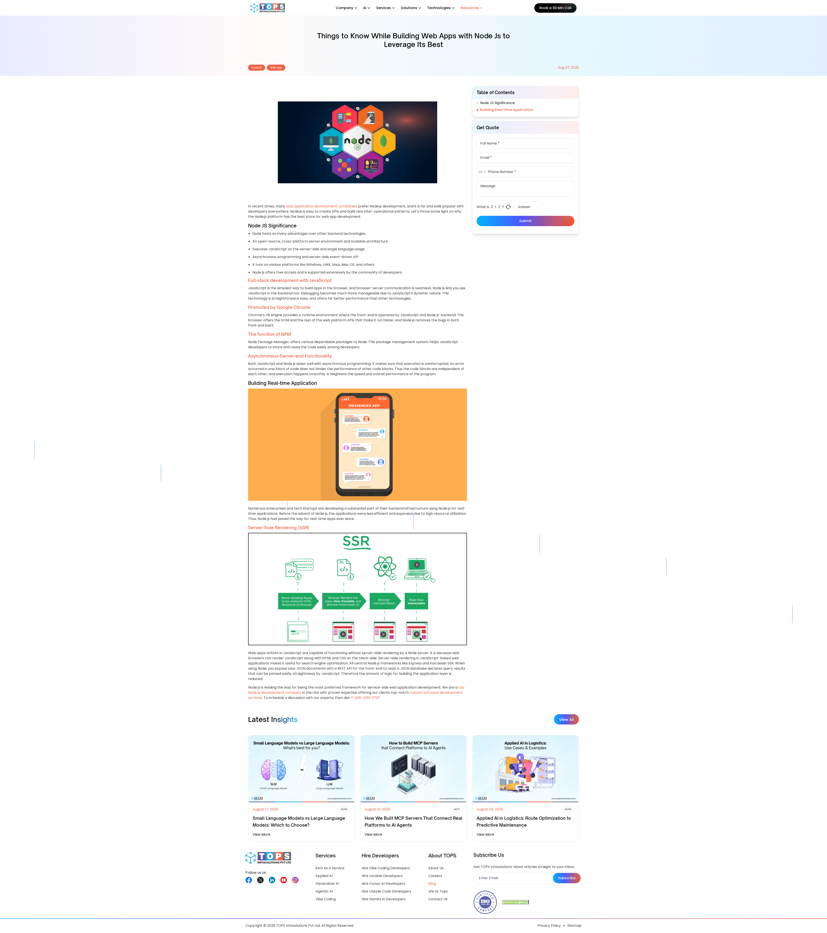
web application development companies (321, 206)
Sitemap (574, 925)
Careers (435, 875)
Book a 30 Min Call (555, 7)
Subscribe (566, 877)
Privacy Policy (549, 925)
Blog (432, 883)
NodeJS (257, 67)
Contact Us (438, 899)
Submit (525, 220)
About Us (436, 868)
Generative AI (327, 883)
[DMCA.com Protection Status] (515, 902)
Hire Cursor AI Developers (383, 883)
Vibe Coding (326, 899)
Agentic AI (324, 891)
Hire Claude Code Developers (386, 891)
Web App (276, 67)
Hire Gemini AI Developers (384, 899)
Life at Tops (438, 891)
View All (566, 719)
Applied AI (324, 875)
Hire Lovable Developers (382, 875)
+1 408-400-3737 (365, 697)
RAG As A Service (330, 868)
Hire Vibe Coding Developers (386, 868)
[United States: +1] (482, 172)
